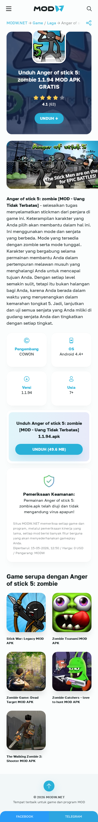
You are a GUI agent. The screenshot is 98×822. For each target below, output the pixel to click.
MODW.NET (17, 22)
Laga (51, 22)
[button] (89, 8)
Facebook (24, 816)
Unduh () (49, 449)
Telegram (73, 816)
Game (38, 22)
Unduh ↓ (49, 118)
